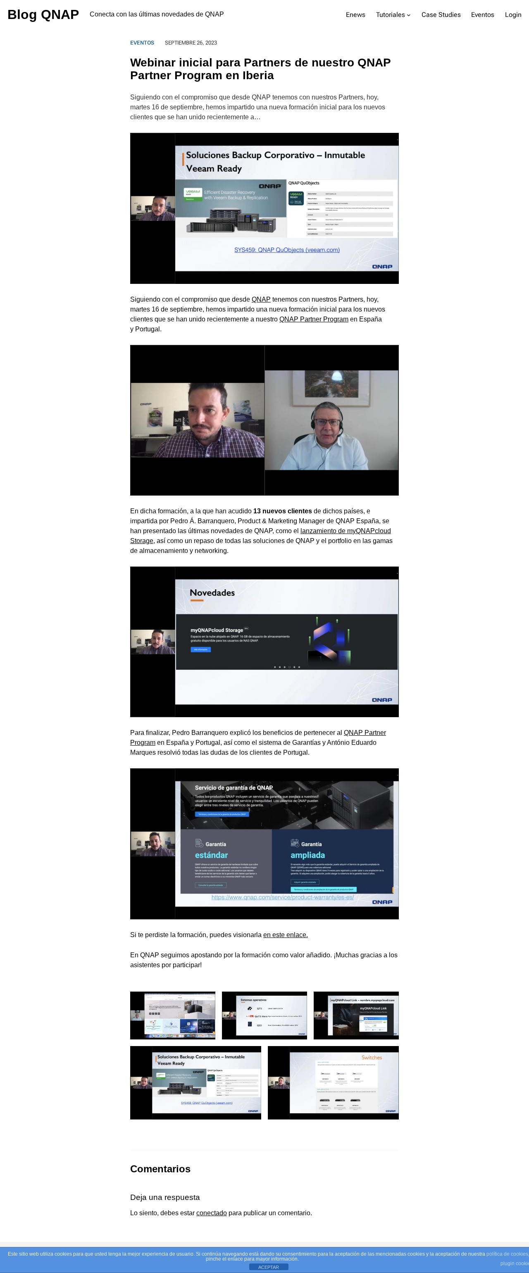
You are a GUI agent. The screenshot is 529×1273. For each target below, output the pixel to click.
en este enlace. (285, 934)
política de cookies (507, 1254)
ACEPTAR (268, 1267)
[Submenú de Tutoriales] (409, 15)
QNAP (261, 299)
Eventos (142, 43)
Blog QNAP (43, 14)
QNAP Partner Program (313, 319)
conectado (211, 1212)
